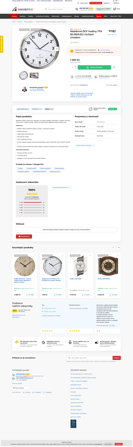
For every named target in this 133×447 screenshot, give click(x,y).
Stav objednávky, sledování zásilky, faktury (83, 377)
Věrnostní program (76, 409)
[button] (56, 49)
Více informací (111, 361)
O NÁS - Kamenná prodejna (79, 381)
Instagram (49, 392)
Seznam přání (84, 3)
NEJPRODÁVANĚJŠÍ (39, 171)
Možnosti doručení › (104, 77)
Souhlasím (119, 444)
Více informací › (75, 42)
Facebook (38, 392)
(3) (75, 29)
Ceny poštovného (76, 395)
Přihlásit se (116, 3)
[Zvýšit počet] (76, 66)
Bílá (98, 122)
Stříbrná (102, 122)
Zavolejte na (36, 89)
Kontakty (73, 392)
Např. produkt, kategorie (55, 9)
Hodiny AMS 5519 (75, 279)
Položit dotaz (24, 236)
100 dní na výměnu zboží (78, 96)
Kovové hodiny (31, 168)
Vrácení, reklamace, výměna (79, 388)
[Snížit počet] (76, 68)
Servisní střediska (76, 406)
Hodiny (20, 21)
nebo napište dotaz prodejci (37, 90)
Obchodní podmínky (77, 402)
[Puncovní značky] (73, 423)
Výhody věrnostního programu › (84, 77)
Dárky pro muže (55, 171)
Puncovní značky (76, 417)
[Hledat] (46, 9)
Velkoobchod (68, 0)
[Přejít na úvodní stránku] (22, 9)
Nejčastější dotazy (58, 0)
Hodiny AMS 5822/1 (104, 279)
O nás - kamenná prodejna (44, 0)
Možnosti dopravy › (105, 50)
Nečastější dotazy (76, 384)
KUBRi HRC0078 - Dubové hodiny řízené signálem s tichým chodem (22, 280)
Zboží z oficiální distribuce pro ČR (81, 95)
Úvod (13, 21)
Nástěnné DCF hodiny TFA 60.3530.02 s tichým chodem (51, 279)
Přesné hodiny (59, 168)
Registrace (106, 3)
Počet (72, 67)
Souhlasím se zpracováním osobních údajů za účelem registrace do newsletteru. (90, 361)
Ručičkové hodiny (23, 171)
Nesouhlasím (108, 444)
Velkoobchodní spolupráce (78, 413)
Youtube (27, 392)
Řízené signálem (28, 21)
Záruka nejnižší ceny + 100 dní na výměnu (23, 0)
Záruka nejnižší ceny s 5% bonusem (82, 93)
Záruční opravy (75, 399)
